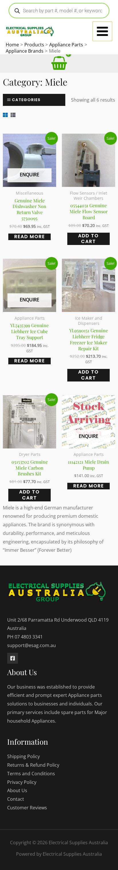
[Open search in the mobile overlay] (59, 10)
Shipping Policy (23, 756)
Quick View (29, 182)
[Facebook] (12, 658)
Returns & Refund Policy (33, 765)
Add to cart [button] (88, 239)
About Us (17, 790)
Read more (29, 237)
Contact (15, 799)
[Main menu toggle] (102, 31)
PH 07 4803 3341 (25, 637)
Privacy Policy (21, 782)
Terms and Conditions (31, 773)
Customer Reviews (27, 807)
